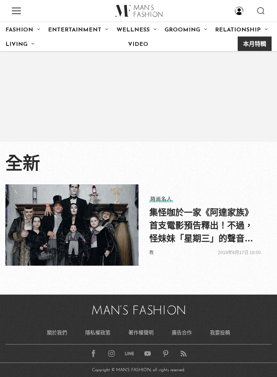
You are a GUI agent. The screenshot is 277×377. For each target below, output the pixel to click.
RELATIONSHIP (238, 30)
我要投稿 (220, 332)
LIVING (16, 44)
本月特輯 (254, 44)
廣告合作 (182, 332)
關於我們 (57, 332)
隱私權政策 (97, 332)
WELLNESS (133, 30)
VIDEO (138, 44)
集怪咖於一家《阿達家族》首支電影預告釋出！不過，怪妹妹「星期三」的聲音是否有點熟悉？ (201, 226)
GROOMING (182, 30)
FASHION (19, 30)
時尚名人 (161, 199)
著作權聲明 (141, 332)
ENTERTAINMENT (74, 30)
